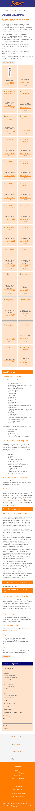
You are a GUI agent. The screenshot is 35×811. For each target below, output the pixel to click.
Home (4, 11)
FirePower (6, 673)
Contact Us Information (17, 797)
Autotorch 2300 (7, 680)
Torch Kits (6, 671)
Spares (5, 725)
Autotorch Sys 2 (7, 682)
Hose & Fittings (7, 709)
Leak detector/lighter (9, 697)
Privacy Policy (17, 775)
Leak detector (10, 150)
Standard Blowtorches (9, 675)
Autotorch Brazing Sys (9, 684)
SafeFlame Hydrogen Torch (10, 677)
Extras (4, 719)
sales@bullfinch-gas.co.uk (18, 793)
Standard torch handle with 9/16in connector (25, 311)
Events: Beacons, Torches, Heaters (12, 713)
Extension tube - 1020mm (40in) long (10, 104)
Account (5, 728)
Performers (6, 691)
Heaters (5, 700)
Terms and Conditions (18, 778)
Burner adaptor (25, 80)
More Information (8, 62)
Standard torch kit (25, 336)
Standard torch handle (25, 286)
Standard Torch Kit (9, 335)
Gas (5, 693)
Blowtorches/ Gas (12, 11)
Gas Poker (6, 688)
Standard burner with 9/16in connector (10, 262)
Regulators (6, 706)
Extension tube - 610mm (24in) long (9, 127)
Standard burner (25, 150)
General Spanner (25, 128)
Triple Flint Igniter (9, 359)
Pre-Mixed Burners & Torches (11, 695)
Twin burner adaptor (25, 359)
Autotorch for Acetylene (9, 686)
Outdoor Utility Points (9, 703)
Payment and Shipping (17, 773)
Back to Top (6, 656)
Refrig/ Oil (5, 722)
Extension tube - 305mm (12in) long (25, 103)
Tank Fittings (6, 716)
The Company (17, 770)
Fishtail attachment (9, 79)
